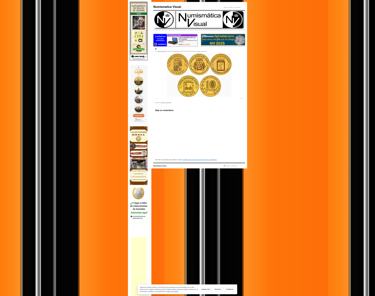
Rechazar (218, 289)
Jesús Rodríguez (161, 51)
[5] (199, 75)
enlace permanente (166, 102)
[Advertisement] (138, 266)
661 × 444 (201, 51)
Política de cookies (172, 291)
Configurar (229, 289)
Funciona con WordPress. (232, 166)
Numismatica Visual (167, 6)
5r (241, 98)
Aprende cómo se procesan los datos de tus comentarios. (199, 160)
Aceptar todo (205, 289)
